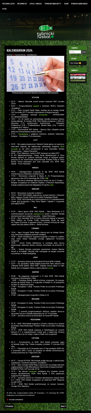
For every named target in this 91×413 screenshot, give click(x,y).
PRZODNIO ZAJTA (8, 3)
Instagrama (43, 114)
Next (63, 406)
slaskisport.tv (39, 214)
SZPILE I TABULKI (36, 3)
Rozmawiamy (23, 134)
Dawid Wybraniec (32, 55)
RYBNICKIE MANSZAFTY (53, 3)
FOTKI (4, 9)
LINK (46, 178)
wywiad (36, 106)
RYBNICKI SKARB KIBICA (79, 3)
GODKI (66, 3)
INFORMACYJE (22, 3)
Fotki (51, 185)
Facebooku (33, 371)
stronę (50, 268)
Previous (9, 406)
